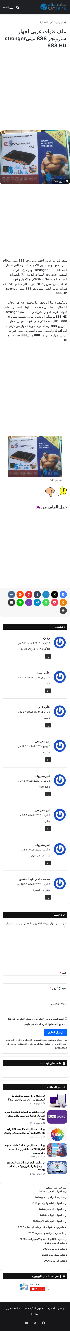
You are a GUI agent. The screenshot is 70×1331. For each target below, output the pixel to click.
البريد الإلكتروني (58, 988)
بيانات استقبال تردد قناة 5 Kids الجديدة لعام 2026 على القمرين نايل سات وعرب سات (25, 1149)
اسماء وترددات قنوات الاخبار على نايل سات (45, 1227)
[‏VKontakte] (11, 594)
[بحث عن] (17, 9)
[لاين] (20, 602)
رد (48, 656)
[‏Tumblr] (37, 594)
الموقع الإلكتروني (58, 1003)
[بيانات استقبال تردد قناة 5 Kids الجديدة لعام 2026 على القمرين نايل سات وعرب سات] (57, 1150)
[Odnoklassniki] (63, 602)
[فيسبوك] (63, 594)
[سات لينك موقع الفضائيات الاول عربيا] (53, 7)
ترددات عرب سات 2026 (55, 1248)
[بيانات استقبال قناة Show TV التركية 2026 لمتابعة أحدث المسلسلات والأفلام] (57, 1134)
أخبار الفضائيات (45, 22)
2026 (21, 1227)
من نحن (62, 1308)
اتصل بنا (35, 1314)
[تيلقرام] (37, 602)
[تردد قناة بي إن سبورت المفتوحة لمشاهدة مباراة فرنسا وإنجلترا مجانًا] (57, 1101)
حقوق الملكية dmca (33, 1308)
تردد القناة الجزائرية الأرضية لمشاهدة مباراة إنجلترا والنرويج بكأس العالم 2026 (26, 1166)
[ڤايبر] (28, 602)
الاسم (63, 972)
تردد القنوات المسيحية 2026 (53, 1209)
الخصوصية (50, 1308)
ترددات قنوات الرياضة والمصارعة (50, 1233)
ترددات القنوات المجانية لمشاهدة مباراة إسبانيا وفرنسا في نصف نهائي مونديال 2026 (24, 1115)
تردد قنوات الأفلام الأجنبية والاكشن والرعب (46, 1239)
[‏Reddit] (20, 594)
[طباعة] (63, 610)
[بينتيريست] (28, 594)
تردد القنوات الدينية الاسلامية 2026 (50, 1221)
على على (44, 672)
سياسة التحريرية (12, 1308)
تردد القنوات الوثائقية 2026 (53, 1215)
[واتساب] (46, 602)
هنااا (36, 506)
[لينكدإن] (46, 594)
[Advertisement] (35, 88)
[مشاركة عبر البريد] (11, 602)
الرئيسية (59, 22)
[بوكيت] (54, 602)
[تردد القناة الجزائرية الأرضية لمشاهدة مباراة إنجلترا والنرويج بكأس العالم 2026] (57, 1167)
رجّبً (46, 638)
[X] (54, 594)
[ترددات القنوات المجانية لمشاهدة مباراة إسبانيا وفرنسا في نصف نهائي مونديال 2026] (57, 1117)
